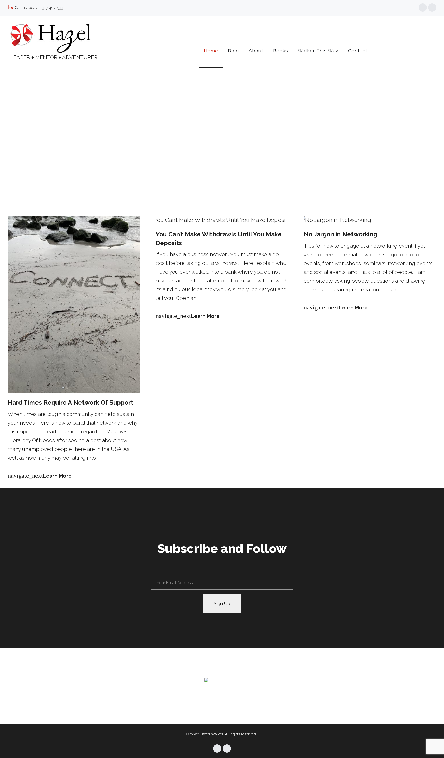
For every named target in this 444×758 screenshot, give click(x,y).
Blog (233, 50)
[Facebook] (423, 7)
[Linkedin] (432, 7)
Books (280, 50)
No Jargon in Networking (340, 234)
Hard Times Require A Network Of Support (70, 402)
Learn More (40, 476)
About (256, 50)
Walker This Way (318, 50)
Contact (357, 50)
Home (211, 50)
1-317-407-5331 (52, 7)
